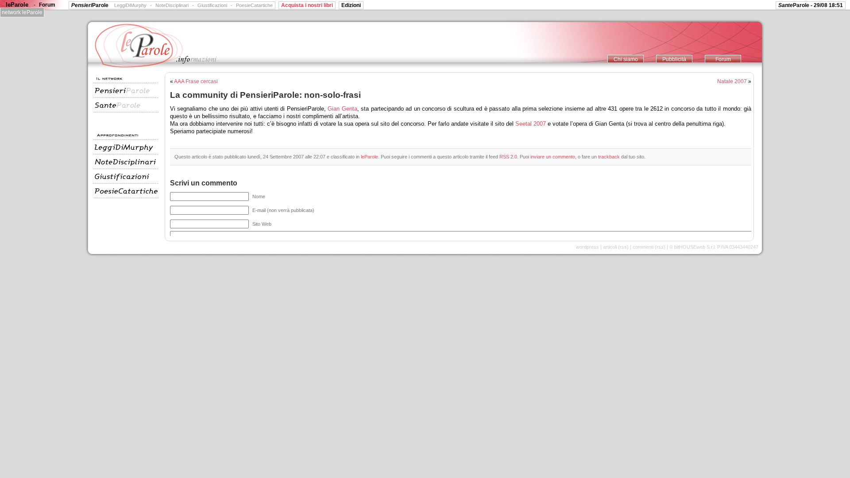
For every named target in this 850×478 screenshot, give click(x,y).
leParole (369, 156)
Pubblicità (674, 59)
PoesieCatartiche (254, 5)
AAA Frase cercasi (196, 81)
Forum (723, 59)
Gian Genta (342, 108)
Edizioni (351, 5)
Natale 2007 (732, 81)
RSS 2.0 (508, 156)
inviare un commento (552, 156)
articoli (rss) (616, 247)
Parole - (810, 5)
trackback (609, 156)
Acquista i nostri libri (307, 5)
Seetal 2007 (530, 123)
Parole (89, 5)
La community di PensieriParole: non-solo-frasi (265, 95)
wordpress (587, 247)
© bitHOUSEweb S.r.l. (692, 247)
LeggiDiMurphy (130, 5)
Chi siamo (626, 59)
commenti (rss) (649, 247)
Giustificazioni (212, 5)
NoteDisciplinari (172, 5)
